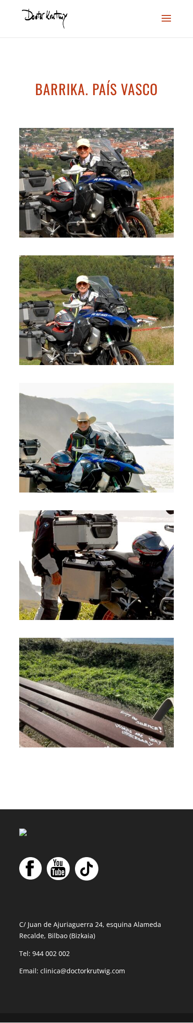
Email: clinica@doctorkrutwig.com (72, 970)
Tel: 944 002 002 (44, 953)
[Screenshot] (96, 235)
